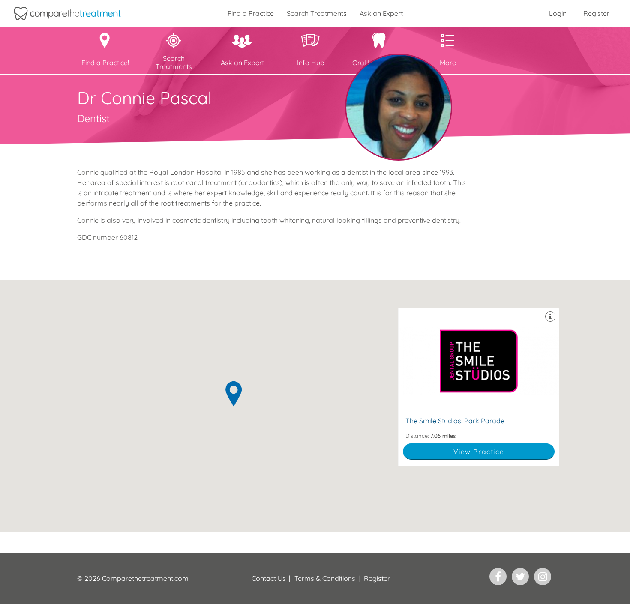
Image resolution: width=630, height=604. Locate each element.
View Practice (478, 451)
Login (558, 13)
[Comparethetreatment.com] (67, 13)
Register (596, 13)
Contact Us (269, 578)
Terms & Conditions (324, 578)
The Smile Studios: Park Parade (479, 387)
